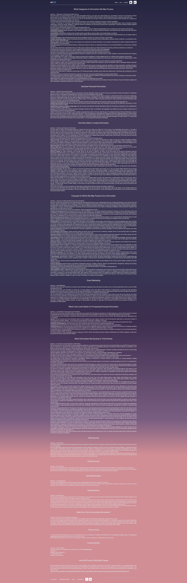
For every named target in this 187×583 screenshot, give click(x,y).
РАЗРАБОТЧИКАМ (64, 579)
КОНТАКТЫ (80, 579)
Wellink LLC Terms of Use (120, 535)
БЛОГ (73, 579)
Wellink (116, 2)
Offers (117, 298)
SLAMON (126, 2)
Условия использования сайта (120, 577)
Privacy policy (133, 577)
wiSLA (120, 2)
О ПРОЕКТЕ (53, 579)
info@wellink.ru (88, 549)
